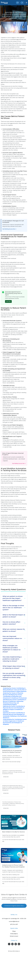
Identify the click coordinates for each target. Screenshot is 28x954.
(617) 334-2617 (22, 2)
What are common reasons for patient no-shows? (14, 630)
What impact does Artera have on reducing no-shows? (14, 667)
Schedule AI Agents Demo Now (14, 905)
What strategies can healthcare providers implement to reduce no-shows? (12, 649)
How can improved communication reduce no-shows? (12, 638)
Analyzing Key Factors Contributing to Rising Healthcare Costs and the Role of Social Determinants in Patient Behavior (15, 690)
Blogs (14, 931)
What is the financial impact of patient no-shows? (14, 616)
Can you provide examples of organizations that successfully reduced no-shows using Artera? (14, 676)
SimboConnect (14, 936)
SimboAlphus (14, 933)
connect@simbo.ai (18, 2)
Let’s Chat (8, 301)
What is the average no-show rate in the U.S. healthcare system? (13, 607)
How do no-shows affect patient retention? (11, 623)
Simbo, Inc (14, 914)
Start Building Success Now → (9, 229)
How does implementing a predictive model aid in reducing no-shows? (12, 659)
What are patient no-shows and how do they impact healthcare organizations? (13, 598)
